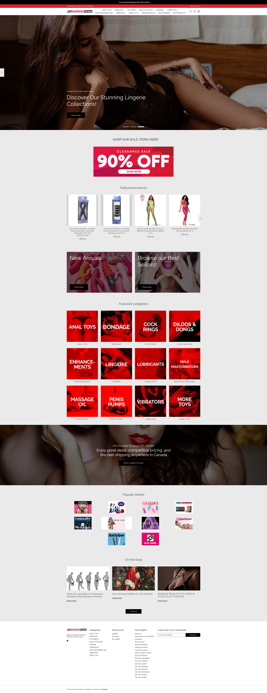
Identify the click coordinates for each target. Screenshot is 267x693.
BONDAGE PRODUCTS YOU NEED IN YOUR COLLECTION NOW (176, 595)
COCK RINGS (131, 10)
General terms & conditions (144, 636)
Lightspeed (104, 689)
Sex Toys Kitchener (141, 666)
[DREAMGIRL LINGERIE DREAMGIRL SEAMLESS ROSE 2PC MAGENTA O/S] (184, 210)
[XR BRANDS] (150, 539)
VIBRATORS (150, 419)
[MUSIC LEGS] (116, 523)
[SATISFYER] (116, 539)
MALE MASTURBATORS (184, 381)
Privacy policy (140, 642)
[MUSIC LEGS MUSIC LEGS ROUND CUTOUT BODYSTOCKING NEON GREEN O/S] (150, 210)
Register (115, 634)
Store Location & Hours (133, 463)
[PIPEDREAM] (184, 523)
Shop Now (76, 115)
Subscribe (192, 635)
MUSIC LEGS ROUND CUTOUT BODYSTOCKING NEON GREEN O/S (150, 231)
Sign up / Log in (195, 6)
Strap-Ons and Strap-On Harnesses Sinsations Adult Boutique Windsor (85, 595)
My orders (115, 636)
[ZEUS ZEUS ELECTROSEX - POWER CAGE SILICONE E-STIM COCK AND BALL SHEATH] (116, 210)
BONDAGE (116, 344)
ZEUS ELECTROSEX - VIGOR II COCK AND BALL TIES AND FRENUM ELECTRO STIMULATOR (82, 232)
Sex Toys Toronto (141, 674)
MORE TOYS (184, 419)
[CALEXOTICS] (150, 507)
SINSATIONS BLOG (148, 13)
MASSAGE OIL (82, 419)
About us (138, 634)
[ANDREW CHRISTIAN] (82, 507)
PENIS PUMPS (116, 419)
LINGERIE (116, 381)
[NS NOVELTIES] (150, 523)
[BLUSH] (116, 507)
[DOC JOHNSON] (184, 507)
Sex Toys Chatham (141, 661)
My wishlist (116, 639)
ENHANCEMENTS (82, 381)
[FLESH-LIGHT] (82, 523)
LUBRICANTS (150, 381)
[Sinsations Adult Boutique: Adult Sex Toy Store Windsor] (79, 11)
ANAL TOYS (82, 344)
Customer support (141, 650)
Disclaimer (138, 639)
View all (133, 611)
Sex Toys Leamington (142, 658)
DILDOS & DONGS (184, 344)
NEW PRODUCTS (179, 13)
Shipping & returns (141, 647)
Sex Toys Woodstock (142, 672)
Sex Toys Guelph (141, 677)
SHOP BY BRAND (164, 13)
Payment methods (141, 644)
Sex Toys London (141, 664)
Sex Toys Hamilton (141, 669)
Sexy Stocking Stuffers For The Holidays (132, 594)
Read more (71, 601)
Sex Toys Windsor (141, 655)
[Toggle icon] (190, 11)
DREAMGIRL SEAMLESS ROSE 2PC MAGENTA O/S (185, 230)
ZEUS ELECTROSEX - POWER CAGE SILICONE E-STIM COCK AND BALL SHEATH (116, 231)
